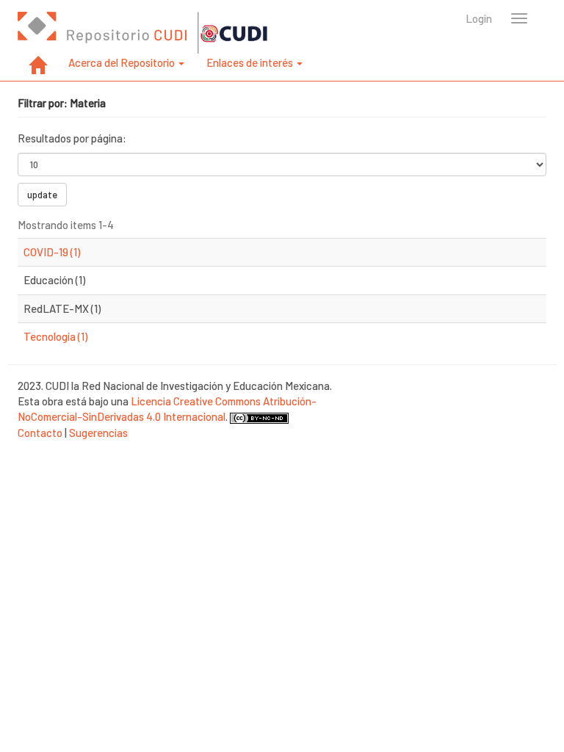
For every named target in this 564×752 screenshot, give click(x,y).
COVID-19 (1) (52, 251)
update (42, 194)
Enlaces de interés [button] (250, 62)
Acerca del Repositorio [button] (122, 62)
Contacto (40, 432)
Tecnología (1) (55, 336)
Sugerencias (98, 432)
